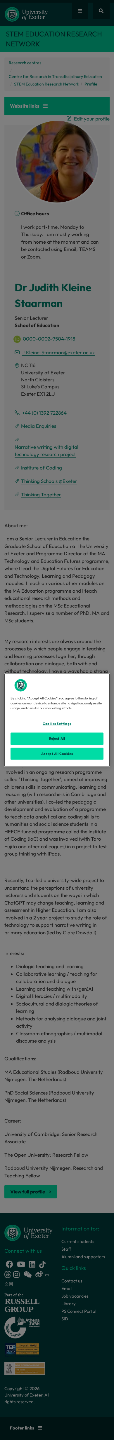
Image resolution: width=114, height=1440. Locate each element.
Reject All (57, 738)
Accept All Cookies (57, 753)
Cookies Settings (57, 723)
